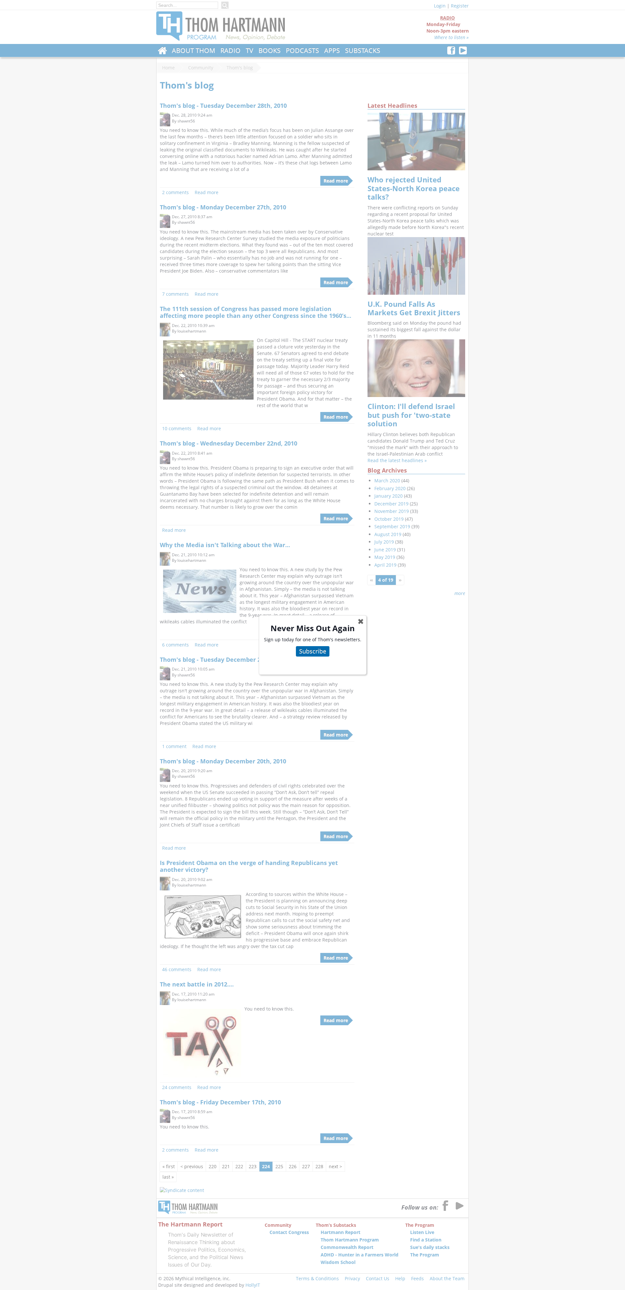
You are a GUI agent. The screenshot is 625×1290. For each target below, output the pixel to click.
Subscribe (312, 651)
